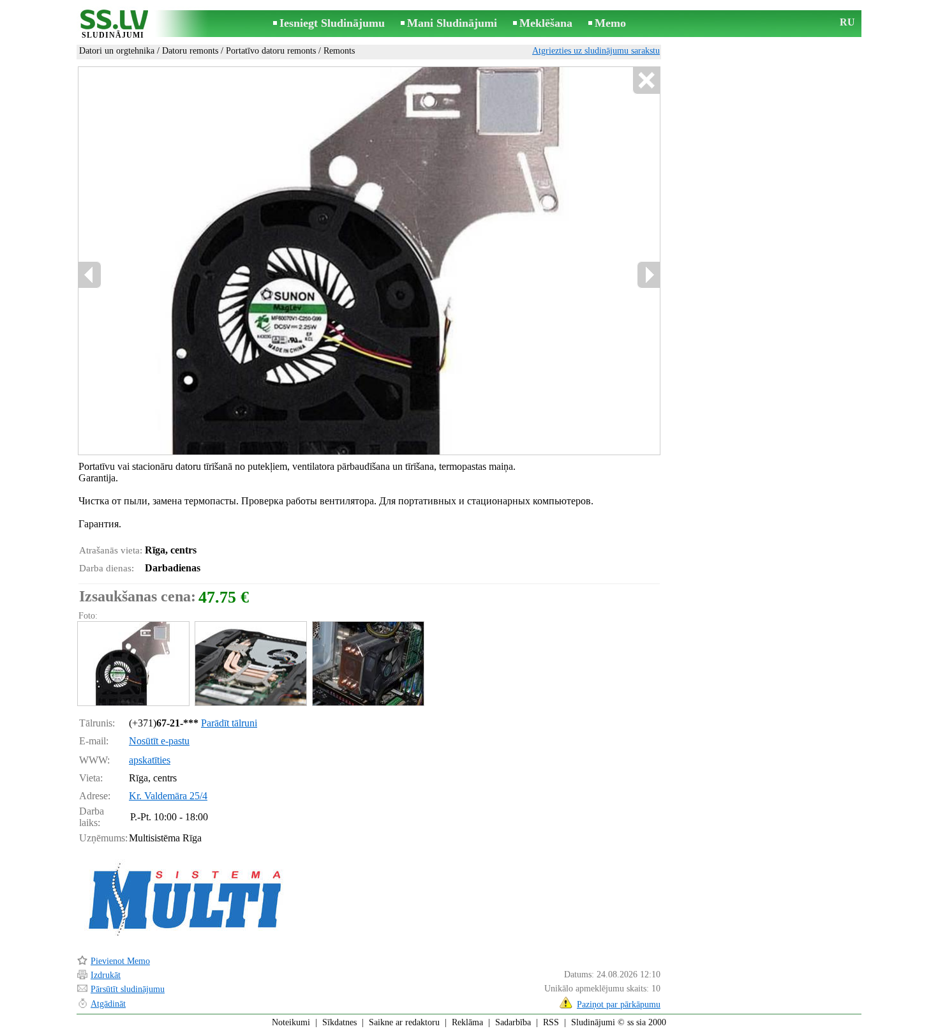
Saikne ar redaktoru (404, 1022)
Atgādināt (108, 1004)
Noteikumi (291, 1022)
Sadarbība (513, 1022)
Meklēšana (545, 23)
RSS (551, 1022)
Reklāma (467, 1022)
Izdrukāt (106, 975)
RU (847, 22)
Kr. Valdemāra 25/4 (168, 795)
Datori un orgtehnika (116, 51)
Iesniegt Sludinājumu (332, 23)
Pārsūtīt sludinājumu (128, 989)
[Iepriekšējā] (89, 275)
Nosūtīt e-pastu (159, 740)
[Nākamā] (648, 275)
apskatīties (149, 760)
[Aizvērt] (646, 80)
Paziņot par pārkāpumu (618, 1004)
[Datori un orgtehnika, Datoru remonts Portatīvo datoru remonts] (132, 663)
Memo (610, 23)
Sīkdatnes (339, 1022)
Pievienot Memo (120, 961)
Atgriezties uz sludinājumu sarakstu (596, 51)
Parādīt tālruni (229, 723)
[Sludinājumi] (113, 24)
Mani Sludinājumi (452, 23)
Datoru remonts (190, 51)
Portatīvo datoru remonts (271, 51)
